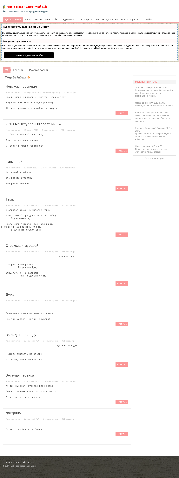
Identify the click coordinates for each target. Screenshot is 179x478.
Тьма (10, 199)
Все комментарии (154, 158)
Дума (10, 294)
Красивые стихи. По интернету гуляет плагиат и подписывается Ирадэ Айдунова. (153, 136)
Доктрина (13, 413)
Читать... (122, 113)
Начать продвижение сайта (29, 55)
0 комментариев (50, 92)
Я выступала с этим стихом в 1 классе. (154, 105)
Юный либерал (18, 162)
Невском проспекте (21, 86)
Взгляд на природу (21, 335)
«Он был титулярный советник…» (33, 124)
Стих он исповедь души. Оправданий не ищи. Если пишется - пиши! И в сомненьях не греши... (154, 93)
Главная (18, 70)
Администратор (13, 92)
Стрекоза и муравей (22, 245)
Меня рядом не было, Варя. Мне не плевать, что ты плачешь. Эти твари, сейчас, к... (153, 118)
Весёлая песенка (20, 375)
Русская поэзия (38, 70)
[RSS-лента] (28, 77)
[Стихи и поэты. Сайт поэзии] (25, 8)
